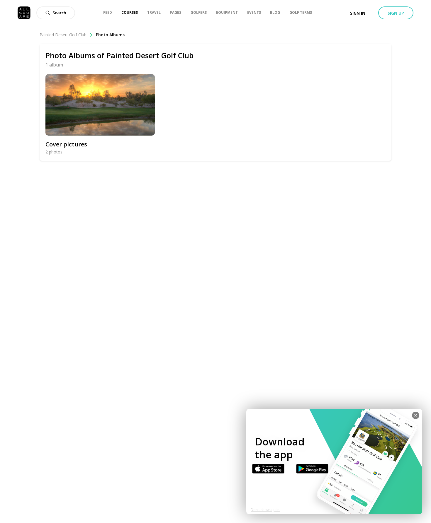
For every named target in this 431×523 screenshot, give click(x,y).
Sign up (396, 13)
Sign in (357, 13)
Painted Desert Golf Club (63, 34)
